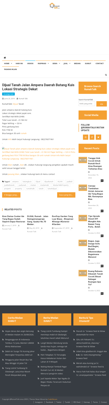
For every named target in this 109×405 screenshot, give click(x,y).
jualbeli (69, 181)
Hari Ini (19, 63)
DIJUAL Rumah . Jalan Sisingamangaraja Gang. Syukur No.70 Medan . (37, 220)
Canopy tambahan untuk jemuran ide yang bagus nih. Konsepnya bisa (95, 192)
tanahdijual (52, 188)
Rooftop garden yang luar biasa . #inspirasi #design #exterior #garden (62, 220)
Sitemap (87, 402)
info (9, 139)
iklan (10, 165)
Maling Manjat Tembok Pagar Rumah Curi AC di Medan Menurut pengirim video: (54, 370)
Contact (100, 63)
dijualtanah (48, 181)
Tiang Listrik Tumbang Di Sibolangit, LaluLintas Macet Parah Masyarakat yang (17, 371)
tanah (41, 188)
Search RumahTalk (86, 99)
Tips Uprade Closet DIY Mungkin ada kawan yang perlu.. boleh (94, 221)
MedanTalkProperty (61, 185)
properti (7, 188)
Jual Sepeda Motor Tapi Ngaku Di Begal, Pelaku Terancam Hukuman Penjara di (56, 382)
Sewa (55, 63)
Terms (95, 402)
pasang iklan (13, 174)
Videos (30, 63)
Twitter (59, 402)
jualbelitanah (9, 185)
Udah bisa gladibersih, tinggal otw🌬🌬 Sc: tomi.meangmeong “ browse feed (91, 355)
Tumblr (67, 402)
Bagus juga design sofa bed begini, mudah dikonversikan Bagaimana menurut (95, 249)
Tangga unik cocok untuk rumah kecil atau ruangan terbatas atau (95, 163)
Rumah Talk (23, 98)
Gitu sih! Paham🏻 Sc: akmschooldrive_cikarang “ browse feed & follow (88, 343)
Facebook (49, 402)
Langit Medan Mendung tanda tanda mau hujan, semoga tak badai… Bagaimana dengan (54, 346)
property (18, 188)
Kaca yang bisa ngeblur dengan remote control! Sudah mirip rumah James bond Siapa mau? (67, 195)
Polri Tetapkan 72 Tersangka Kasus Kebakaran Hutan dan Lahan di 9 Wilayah (53, 358)
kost (22, 165)
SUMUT (88, 63)
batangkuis (27, 181)
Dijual (15, 104)
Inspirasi (42, 63)
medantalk (44, 185)
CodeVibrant (52, 399)
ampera (15, 181)
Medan (77, 63)
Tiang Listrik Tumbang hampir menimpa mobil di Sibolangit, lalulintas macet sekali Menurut (55, 334)
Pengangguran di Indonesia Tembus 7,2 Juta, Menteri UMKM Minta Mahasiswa (19, 343)
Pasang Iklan (10, 69)
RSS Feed (77, 402)
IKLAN (60, 181)
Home (6, 63)
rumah (24, 133)
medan (33, 185)
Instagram (39, 402)
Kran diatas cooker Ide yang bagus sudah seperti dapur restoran (13, 219)
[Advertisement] (54, 34)
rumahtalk (30, 188)
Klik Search (101, 105)
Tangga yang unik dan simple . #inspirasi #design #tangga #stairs (13, 195)
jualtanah (22, 185)
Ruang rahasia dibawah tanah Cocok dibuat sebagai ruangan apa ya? (95, 278)
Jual (66, 63)
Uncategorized (8, 94)
